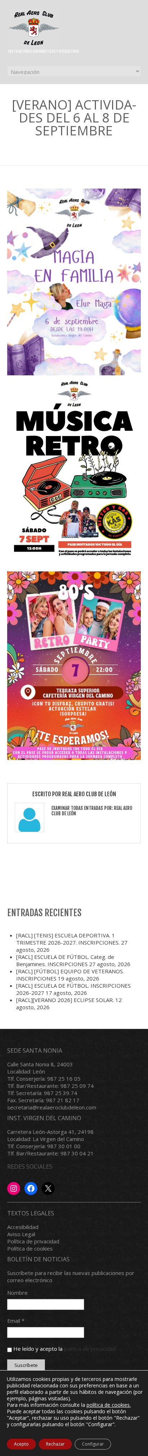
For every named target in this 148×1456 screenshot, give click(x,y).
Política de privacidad (33, 1241)
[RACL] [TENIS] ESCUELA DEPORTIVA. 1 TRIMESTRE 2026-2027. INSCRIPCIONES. (68, 939)
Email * (15, 1320)
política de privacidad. (90, 1348)
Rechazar (55, 1444)
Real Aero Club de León (89, 794)
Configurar (93, 1444)
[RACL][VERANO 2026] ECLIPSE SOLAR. (65, 999)
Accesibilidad (22, 1226)
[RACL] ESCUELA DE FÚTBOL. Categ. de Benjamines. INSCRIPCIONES (65, 960)
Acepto (21, 1444)
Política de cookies (30, 1248)
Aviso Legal (21, 1234)
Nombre (17, 1292)
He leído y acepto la (64, 1348)
